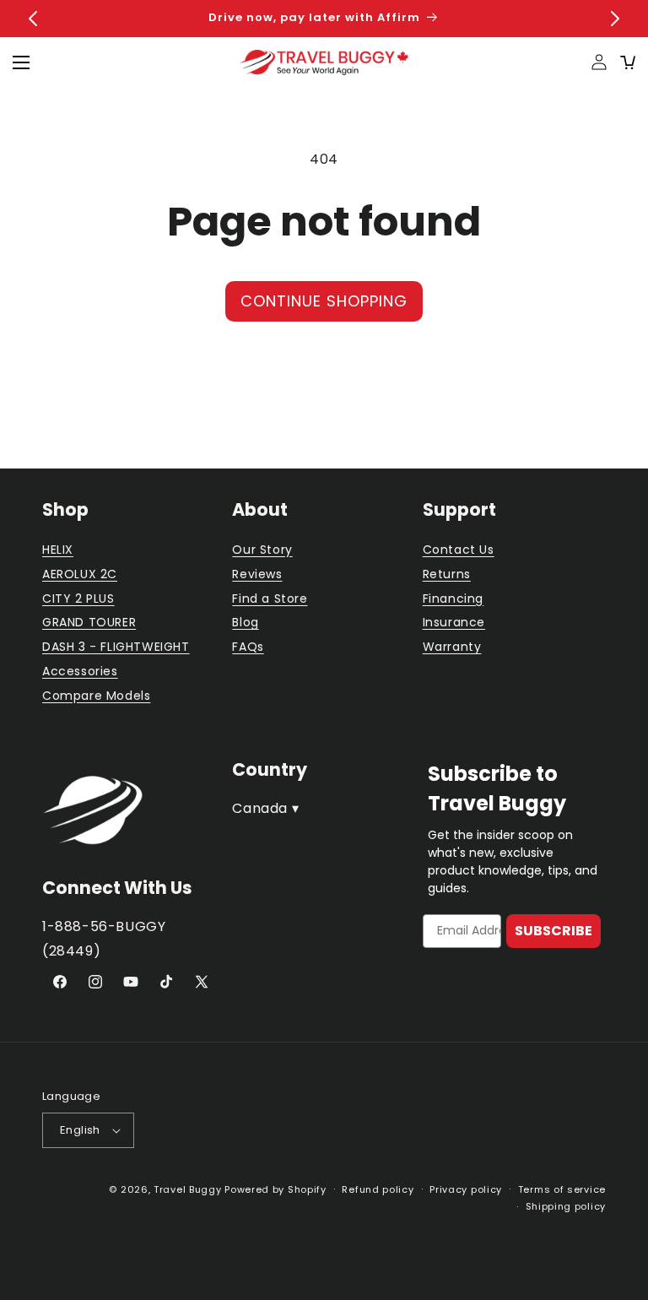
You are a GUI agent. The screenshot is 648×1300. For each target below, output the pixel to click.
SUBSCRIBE (553, 930)
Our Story (262, 549)
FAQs (247, 646)
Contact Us (458, 549)
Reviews (257, 574)
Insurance (454, 622)
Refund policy (377, 1189)
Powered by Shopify (275, 1189)
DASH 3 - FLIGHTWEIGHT (116, 646)
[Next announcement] (615, 18)
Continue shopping (324, 300)
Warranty (452, 646)
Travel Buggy (187, 1189)
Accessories (80, 671)
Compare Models (96, 695)
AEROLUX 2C (79, 574)
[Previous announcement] (32, 18)
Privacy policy (465, 1189)
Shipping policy (566, 1206)
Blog (245, 622)
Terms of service (562, 1189)
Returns (447, 574)
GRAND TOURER (89, 622)
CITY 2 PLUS (78, 598)
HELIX (57, 549)
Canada (265, 808)
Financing (453, 598)
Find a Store (269, 598)
